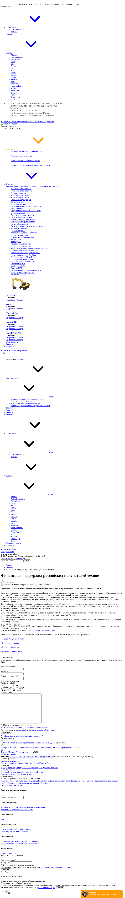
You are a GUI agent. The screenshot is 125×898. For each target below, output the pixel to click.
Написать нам (7, 774)
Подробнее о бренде (14, 300)
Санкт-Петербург (25, 810)
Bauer (13, 62)
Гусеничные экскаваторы (21, 191)
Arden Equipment (18, 57)
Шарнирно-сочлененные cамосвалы (26, 206)
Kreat (13, 82)
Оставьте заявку (8, 4)
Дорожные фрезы (18, 231)
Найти (27, 561)
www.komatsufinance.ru (45, 630)
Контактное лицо (8, 667)
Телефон (5, 671)
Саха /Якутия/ (7, 831)
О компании (11, 27)
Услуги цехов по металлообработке (25, 161)
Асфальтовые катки (19, 228)
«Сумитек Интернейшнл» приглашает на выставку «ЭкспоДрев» (28, 743)
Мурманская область (9, 810)
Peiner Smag (16, 90)
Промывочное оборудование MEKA (26, 270)
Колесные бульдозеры (20, 197)
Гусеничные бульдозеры (21, 200)
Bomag (13, 66)
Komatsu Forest (17, 86)
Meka (36, 763)
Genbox (14, 75)
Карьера (14, 32)
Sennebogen (15, 97)
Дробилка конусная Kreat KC (23, 259)
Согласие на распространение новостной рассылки (29, 783)
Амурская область (8, 829)
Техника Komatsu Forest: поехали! (15, 752)
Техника (9, 184)
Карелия (41, 807)
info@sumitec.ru (23, 122)
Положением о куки (46, 888)
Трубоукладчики (18, 202)
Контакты (10, 346)
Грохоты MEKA (17, 268)
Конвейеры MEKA (18, 275)
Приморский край (23, 829)
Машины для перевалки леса (23, 219)
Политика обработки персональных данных (19, 781)
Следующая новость (31, 736)
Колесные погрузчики (20, 195)
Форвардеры (16, 242)
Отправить (6, 732)
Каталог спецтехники (10, 761)
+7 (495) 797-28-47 (31, 756)
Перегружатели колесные (21, 217)
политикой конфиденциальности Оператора (35, 730)
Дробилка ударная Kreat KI (22, 257)
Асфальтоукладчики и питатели (24, 233)
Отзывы (4, 772)
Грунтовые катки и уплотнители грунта (27, 226)
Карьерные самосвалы (20, 204)
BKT (13, 64)
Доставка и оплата (13, 543)
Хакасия (36, 843)
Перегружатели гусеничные (22, 215)
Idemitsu (14, 79)
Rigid (13, 93)
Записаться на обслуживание (42, 122)
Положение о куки (78, 781)
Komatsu (14, 84)
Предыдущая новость (13, 736)
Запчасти (9, 344)
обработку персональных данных (59, 867)
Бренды (9, 53)
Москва (20, 359)
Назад (50, 397)
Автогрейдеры (17, 208)
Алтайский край (8, 841)
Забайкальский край (29, 841)
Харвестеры (16, 239)
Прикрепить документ (10, 681)
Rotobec (14, 95)
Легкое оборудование (20, 224)
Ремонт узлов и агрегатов (21, 156)
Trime (13, 99)
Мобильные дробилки (20, 213)
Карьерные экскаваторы (21, 189)
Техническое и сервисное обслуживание (27, 151)
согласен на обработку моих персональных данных (27, 727)
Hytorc (13, 77)
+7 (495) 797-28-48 (16, 756)
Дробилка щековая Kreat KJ (22, 261)
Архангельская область (10, 807)
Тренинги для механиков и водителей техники (30, 165)
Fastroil (13, 73)
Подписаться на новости (23, 774)
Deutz (13, 68)
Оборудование (12, 342)
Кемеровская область (9, 853)
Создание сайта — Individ (11, 785)
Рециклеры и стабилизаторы (23, 237)
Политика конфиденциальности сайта (54, 781)
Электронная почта (9, 676)
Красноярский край (25, 843)
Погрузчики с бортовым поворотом (26, 211)
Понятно (60, 888)
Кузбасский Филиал (10, 647)
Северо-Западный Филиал (13, 639)
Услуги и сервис (13, 149)
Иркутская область (9, 843)
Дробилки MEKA (18, 266)
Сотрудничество (17, 29)
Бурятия (18, 841)
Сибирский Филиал (10, 643)
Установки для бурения (20, 246)
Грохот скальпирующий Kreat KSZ (25, 253)
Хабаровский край (20, 831)
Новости (9, 34)
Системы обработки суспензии (24, 250)
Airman (14, 55)
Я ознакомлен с (29, 730)
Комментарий (6, 692)
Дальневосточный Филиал (13, 651)
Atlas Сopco (15, 59)
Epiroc (13, 70)
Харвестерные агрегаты (21, 244)
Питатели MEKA (18, 264)
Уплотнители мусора (19, 235)
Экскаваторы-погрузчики (21, 193)
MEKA (14, 88)
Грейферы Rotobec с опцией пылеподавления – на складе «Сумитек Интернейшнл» (36, 747)
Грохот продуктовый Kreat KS (23, 255)
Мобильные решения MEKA (23, 273)
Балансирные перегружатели (23, 222)
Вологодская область (29, 807)
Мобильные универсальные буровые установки (31, 248)
